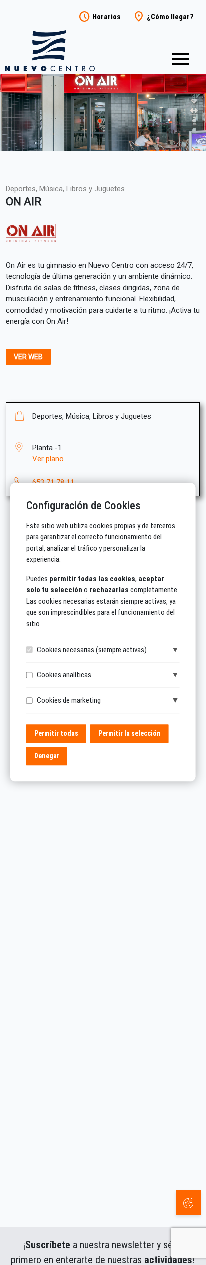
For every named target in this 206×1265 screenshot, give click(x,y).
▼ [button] (176, 649)
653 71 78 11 (53, 482)
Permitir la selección (129, 734)
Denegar (47, 756)
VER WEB (28, 357)
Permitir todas (56, 734)
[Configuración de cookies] (188, 1202)
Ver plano (48, 459)
